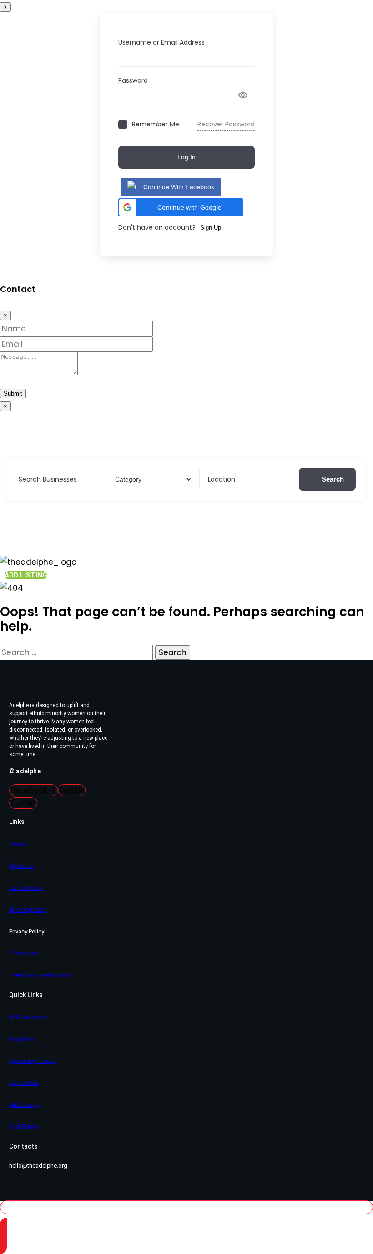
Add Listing (24, 1104)
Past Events (24, 1126)
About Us (21, 866)
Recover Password (226, 124)
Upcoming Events (32, 1061)
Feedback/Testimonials (40, 975)
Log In (186, 157)
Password (133, 80)
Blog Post (22, 1039)
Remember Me (155, 124)
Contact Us (23, 1082)
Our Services (25, 887)
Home (17, 844)
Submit (13, 393)
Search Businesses (48, 479)
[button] (180, 207)
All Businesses (28, 1017)
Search (333, 479)
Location (221, 479)
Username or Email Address (161, 42)
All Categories (27, 909)
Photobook (24, 953)
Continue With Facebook (178, 187)
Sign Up (210, 227)
